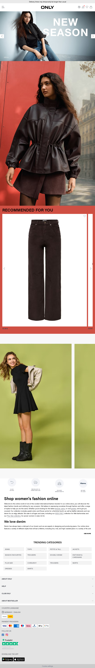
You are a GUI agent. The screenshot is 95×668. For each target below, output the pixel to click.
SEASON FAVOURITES (13, 555)
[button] (47, 612)
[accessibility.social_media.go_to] (3, 635)
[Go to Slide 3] (51, 57)
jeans (63, 508)
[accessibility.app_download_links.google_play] (7, 661)
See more (87, 533)
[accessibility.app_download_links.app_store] (19, 661)
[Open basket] (91, 7)
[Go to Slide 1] (43, 57)
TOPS (29, 549)
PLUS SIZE (9, 563)
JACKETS (76, 549)
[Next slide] (93, 36)
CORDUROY (31, 563)
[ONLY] (47, 8)
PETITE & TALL (55, 549)
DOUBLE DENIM (56, 555)
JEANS (7, 549)
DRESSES (8, 568)
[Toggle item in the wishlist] (24, 216)
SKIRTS (75, 563)
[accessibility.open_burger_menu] (3, 7)
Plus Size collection (14, 516)
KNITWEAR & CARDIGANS (77, 556)
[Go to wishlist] (87, 7)
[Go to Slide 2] (47, 57)
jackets (73, 508)
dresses (57, 508)
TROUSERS (31, 555)
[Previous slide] (2, 36)
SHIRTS (30, 568)
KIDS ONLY (59, 513)
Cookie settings (47, 666)
